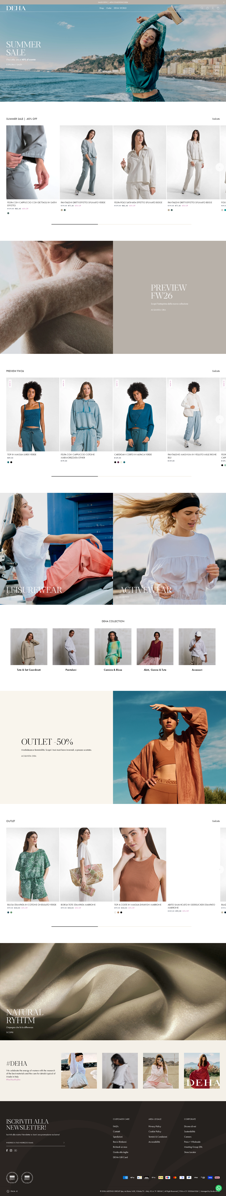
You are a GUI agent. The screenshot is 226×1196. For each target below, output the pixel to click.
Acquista (124, 597)
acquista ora (28, 756)
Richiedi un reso (120, 1146)
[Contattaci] (207, 8)
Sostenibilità (189, 1131)
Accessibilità (154, 1141)
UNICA (86, 898)
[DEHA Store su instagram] (11, 1150)
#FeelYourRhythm (13, 1079)
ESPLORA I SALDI (14, 64)
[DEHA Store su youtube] (15, 1150)
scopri (9, 1032)
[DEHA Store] (16, 8)
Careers (187, 1136)
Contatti (116, 1131)
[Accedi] (212, 8)
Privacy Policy (155, 1126)
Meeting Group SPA (193, 1146)
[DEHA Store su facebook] (7, 1150)
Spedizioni (118, 1136)
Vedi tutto (216, 118)
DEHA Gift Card (120, 1157)
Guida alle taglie (120, 1152)
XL (42, 195)
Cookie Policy (155, 1131)
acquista (11, 597)
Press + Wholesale (192, 1141)
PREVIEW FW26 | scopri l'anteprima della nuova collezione (113, 2)
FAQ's (115, 1126)
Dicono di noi (190, 1126)
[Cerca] (202, 8)
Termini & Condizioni (158, 1136)
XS (23, 195)
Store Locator (190, 1152)
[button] (220, 167)
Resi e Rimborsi (119, 1141)
